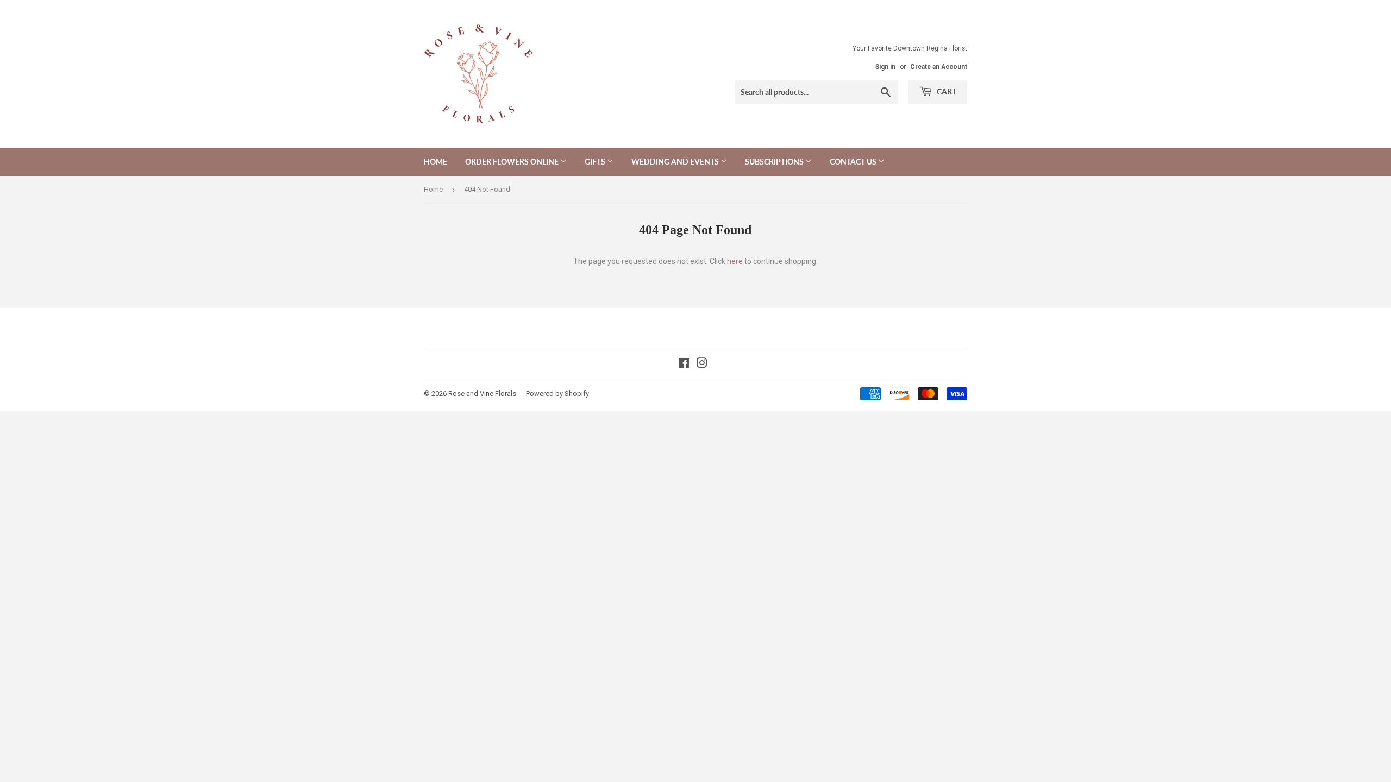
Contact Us (854, 161)
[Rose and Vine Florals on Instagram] (702, 364)
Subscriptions (775, 161)
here (735, 261)
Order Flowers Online (512, 161)
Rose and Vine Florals (482, 393)
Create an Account (938, 67)
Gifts (596, 161)
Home (435, 161)
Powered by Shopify (557, 393)
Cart (945, 91)
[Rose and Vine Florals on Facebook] (684, 364)
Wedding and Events (675, 161)
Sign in (885, 67)
